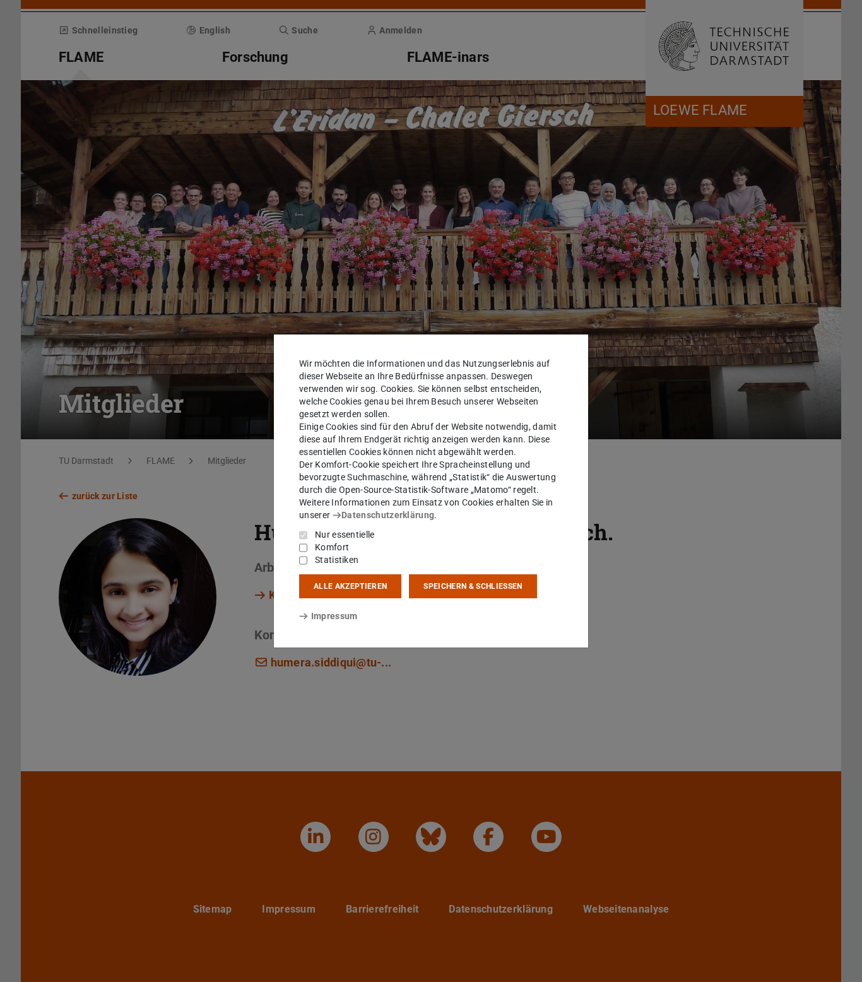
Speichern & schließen (472, 586)
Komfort (332, 547)
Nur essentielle (345, 534)
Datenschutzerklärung (387, 515)
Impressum (334, 616)
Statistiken (336, 560)
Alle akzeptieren (350, 586)
